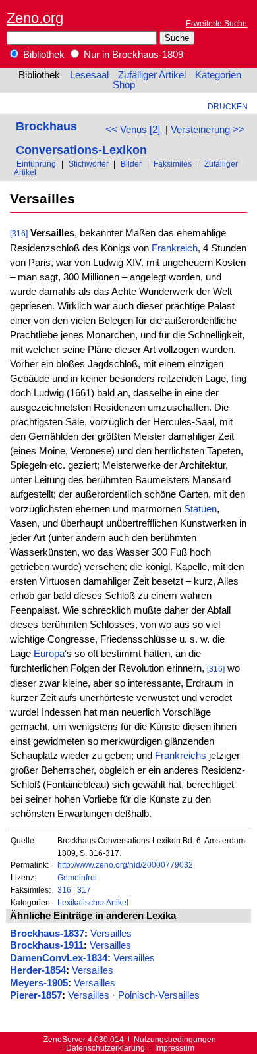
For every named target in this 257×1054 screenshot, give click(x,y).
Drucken (228, 106)
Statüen (200, 509)
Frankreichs (180, 756)
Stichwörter (89, 163)
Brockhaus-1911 (47, 945)
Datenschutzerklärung (105, 1047)
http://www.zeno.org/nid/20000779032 (125, 864)
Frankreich (175, 248)
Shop (124, 85)
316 (64, 889)
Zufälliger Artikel (152, 75)
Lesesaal (89, 75)
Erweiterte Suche (216, 23)
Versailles (111, 933)
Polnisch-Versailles (159, 995)
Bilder (131, 163)
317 (84, 889)
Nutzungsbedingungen (175, 1039)
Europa (49, 653)
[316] (19, 233)
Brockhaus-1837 (47, 933)
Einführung (36, 163)
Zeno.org (35, 18)
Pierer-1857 (36, 995)
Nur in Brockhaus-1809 (132, 54)
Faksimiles (173, 163)
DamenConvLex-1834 (58, 958)
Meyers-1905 (39, 983)
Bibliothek (42, 54)
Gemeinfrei (77, 877)
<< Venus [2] (132, 129)
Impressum (174, 1047)
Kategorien (218, 75)
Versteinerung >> (207, 129)
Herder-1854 (38, 970)
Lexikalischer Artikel (92, 902)
